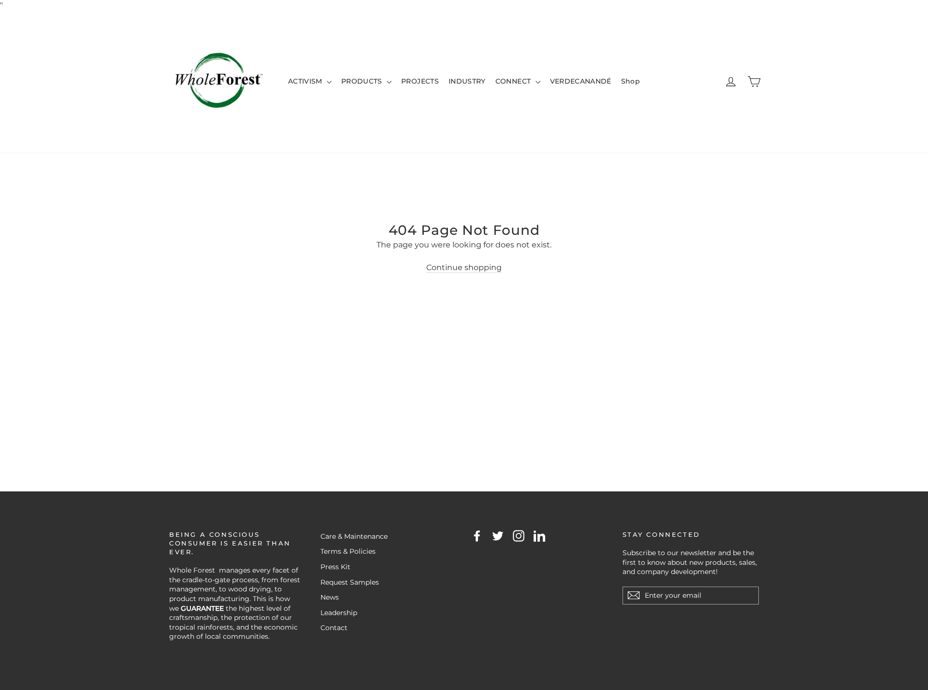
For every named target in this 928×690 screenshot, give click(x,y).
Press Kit (335, 566)
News (329, 597)
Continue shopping (464, 267)
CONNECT (514, 81)
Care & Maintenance (354, 536)
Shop (630, 81)
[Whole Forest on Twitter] (498, 536)
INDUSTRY (467, 81)
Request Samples (349, 582)
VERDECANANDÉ (580, 81)
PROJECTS (420, 81)
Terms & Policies (348, 551)
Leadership (338, 612)
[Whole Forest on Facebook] (477, 536)
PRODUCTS (362, 81)
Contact (334, 627)
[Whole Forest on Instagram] (518, 536)
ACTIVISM (306, 81)
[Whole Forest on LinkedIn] (539, 536)
